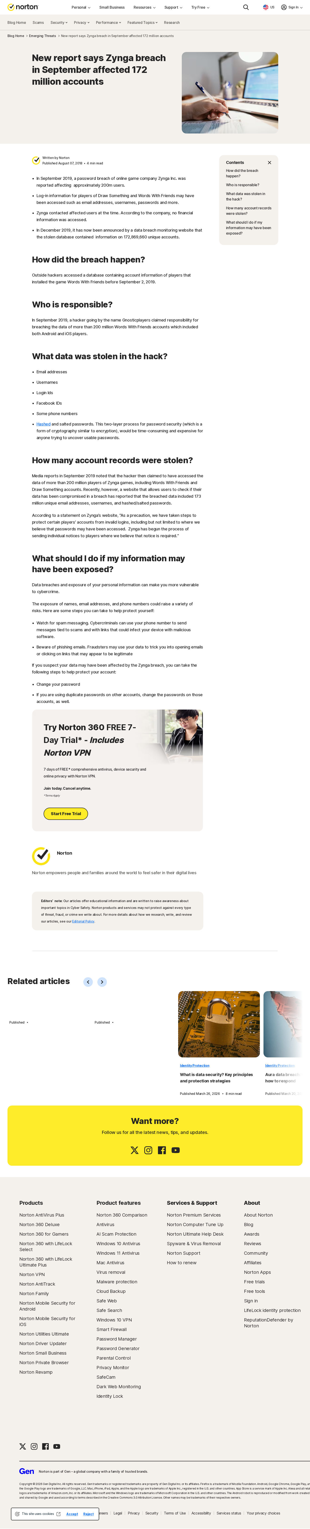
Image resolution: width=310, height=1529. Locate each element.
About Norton (258, 1215)
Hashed (44, 424)
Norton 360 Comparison (121, 1215)
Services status (229, 1513)
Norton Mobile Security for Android (47, 1306)
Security (58, 22)
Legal (117, 1513)
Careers (102, 1513)
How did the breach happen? (242, 173)
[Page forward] (102, 982)
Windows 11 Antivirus (118, 1253)
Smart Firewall (111, 1329)
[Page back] (88, 982)
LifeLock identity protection (272, 1310)
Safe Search (109, 1310)
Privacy (80, 22)
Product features (118, 1203)
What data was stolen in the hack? (245, 196)
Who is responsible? (242, 185)
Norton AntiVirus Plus (41, 1215)
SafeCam (106, 1377)
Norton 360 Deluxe (39, 1224)
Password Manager (116, 1339)
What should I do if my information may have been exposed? (248, 227)
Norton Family (34, 1293)
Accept (72, 1514)
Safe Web (106, 1301)
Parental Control (113, 1358)
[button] (248, 163)
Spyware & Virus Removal (194, 1243)
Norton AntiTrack (37, 1284)
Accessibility (201, 1513)
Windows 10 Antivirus (118, 1243)
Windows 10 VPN (114, 1320)
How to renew (181, 1262)
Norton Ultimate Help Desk (195, 1234)
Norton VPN (32, 1274)
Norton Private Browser (44, 1362)
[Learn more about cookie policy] (58, 1514)
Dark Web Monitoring (118, 1386)
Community (256, 1253)
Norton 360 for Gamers (44, 1234)
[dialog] (55, 1514)
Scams (38, 22)
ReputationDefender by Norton (268, 1323)
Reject (88, 1514)
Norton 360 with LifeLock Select (45, 1246)
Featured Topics (141, 22)
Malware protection (116, 1281)
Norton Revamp (36, 1372)
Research (172, 22)
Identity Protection (194, 1065)
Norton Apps (257, 1272)
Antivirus (105, 1224)
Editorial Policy (83, 921)
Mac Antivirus (110, 1262)
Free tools (254, 1291)
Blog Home (16, 22)
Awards (251, 1234)
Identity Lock (109, 1396)
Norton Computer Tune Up (195, 1224)
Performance (107, 22)
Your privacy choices (263, 1513)
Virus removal (110, 1272)
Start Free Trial (66, 813)
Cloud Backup (110, 1291)
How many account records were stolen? (248, 211)
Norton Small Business (42, 1353)
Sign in (251, 1301)
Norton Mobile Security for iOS (47, 1321)
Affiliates (252, 1262)
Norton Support (183, 1253)
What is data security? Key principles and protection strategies (216, 1077)
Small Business (112, 7)
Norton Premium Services (194, 1215)
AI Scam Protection (116, 1234)
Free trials (254, 1281)
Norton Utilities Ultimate (44, 1334)
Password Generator (118, 1348)
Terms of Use (175, 1513)
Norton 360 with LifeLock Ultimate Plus (45, 1262)
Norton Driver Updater (43, 1343)
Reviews (252, 1243)
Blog (248, 1224)
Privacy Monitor (112, 1367)
